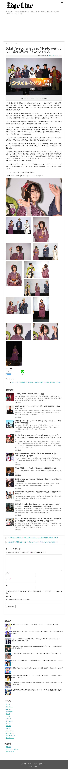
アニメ (8, 704)
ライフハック (10, 738)
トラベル (8, 726)
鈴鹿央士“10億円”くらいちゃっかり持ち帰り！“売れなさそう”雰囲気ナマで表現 (34, 624)
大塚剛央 (36, 382)
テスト (8, 723)
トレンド (8, 728)
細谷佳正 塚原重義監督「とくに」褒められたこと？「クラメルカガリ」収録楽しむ (33, 542)
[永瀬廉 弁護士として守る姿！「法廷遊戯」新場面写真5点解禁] (10, 471)
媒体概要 (8, 747)
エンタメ (51, 55)
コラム (8, 716)
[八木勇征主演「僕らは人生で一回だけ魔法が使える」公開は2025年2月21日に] (10, 495)
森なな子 (46, 382)
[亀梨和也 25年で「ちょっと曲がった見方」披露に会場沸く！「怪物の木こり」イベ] (10, 410)
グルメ (8, 714)
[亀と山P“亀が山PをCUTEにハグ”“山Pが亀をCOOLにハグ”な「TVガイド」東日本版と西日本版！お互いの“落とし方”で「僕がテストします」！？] (10, 438)
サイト (8, 585)
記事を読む (18, 402)
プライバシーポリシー (12, 749)
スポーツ (8, 718)
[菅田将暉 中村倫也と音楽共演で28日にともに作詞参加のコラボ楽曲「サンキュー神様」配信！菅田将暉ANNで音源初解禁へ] (10, 507)
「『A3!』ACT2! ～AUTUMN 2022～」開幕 (29, 394)
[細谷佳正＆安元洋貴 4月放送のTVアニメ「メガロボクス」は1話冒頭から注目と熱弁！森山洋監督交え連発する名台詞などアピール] (10, 522)
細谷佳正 (58, 382)
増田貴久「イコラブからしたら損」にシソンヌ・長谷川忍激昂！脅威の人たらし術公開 (37, 668)
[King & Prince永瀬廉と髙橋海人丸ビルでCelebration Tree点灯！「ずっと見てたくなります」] (10, 457)
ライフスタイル (10, 735)
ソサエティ (9, 721)
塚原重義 (30, 382)
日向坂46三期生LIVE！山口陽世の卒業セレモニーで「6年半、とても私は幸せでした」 (37, 690)
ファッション (10, 733)
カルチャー (58, 55)
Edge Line (36, 766)
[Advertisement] (34, 27)
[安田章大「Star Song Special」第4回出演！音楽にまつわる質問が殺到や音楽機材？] (10, 482)
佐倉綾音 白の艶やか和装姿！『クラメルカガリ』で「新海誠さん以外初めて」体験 (33, 537)
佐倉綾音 (24, 382)
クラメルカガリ (16, 382)
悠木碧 (41, 382)
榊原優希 (52, 382)
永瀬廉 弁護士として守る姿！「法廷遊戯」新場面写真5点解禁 (35, 468)
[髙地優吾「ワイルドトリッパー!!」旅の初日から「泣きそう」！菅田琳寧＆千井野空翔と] (10, 424)
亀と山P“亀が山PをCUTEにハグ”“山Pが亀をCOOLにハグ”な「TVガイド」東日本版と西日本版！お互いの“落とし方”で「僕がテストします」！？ (38, 437)
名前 (8, 572)
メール (8, 579)
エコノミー (9, 706)
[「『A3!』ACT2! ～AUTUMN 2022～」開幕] (10, 397)
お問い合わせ (10, 751)
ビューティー (10, 730)
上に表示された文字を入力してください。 (18, 599)
